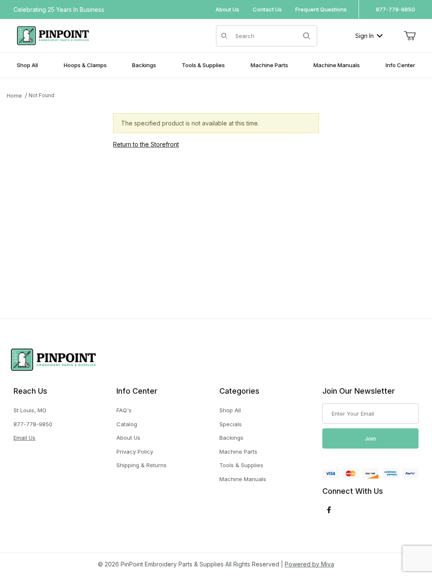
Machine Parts (238, 451)
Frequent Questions (321, 9)
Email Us (24, 437)
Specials (230, 424)
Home (14, 96)
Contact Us (267, 9)
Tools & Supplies (241, 465)
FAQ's (124, 410)
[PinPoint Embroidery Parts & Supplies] (53, 34)
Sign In (364, 35)
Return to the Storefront (146, 144)
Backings (231, 437)
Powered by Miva (309, 564)
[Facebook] (329, 510)
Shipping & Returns (141, 465)
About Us (227, 9)
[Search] (307, 36)
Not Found (41, 95)
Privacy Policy (134, 451)
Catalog (126, 424)
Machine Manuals (242, 479)
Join (370, 438)
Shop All (230, 410)
